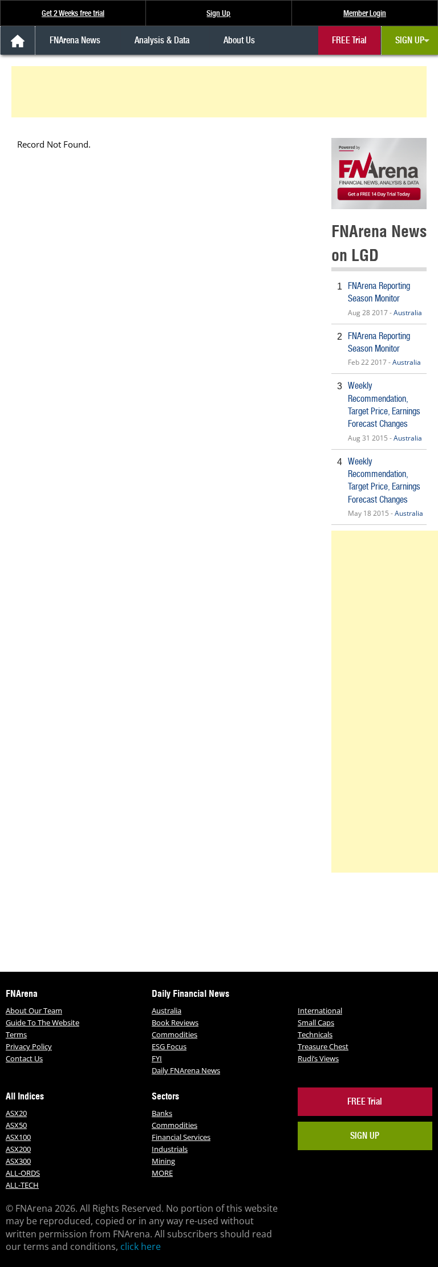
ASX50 (16, 1125)
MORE (162, 1173)
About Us (239, 40)
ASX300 (18, 1161)
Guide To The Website (42, 1022)
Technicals (315, 1034)
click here (140, 1246)
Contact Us (24, 1058)
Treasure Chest (323, 1046)
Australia (408, 312)
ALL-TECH (22, 1185)
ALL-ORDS (23, 1173)
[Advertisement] (220, 91)
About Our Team (34, 1010)
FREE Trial (349, 40)
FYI (157, 1058)
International (320, 1010)
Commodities (174, 1034)
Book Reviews (175, 1022)
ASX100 (18, 1137)
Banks (162, 1113)
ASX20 (16, 1113)
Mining (163, 1161)
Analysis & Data (162, 40)
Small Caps (316, 1022)
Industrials (170, 1149)
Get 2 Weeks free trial (73, 13)
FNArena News (75, 40)
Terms (16, 1034)
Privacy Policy (29, 1046)
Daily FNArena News (186, 1070)
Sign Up (218, 13)
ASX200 (18, 1149)
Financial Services (181, 1137)
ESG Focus (169, 1046)
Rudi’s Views (318, 1058)
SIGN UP (409, 40)
